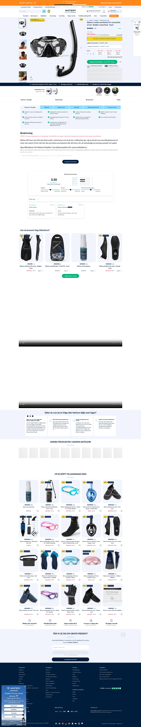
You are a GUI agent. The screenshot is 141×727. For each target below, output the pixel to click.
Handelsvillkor (49, 697)
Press (47, 690)
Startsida (25, 16)
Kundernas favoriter (77, 672)
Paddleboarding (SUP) (85, 16)
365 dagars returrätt (38, 6)
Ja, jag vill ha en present (70, 659)
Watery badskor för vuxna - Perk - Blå (28, 610)
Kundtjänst (21, 670)
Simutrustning (75, 679)
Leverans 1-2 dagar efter (91, 623)
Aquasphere (75, 698)
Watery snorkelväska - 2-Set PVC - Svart (57, 266)
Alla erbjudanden (76, 670)
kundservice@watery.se (108, 672)
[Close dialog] (25, 686)
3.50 (54, 179)
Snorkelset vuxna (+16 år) (104, 20)
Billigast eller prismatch (30, 623)
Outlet (74, 674)
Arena (74, 696)
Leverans (21, 679)
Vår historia (48, 672)
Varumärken (103, 16)
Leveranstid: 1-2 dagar (26, 6)
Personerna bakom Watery (51, 676)
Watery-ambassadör (50, 681)
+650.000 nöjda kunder (50, 6)
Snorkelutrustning (76, 681)
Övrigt (14, 716)
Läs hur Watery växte (95, 710)
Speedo (74, 694)
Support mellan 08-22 (70, 623)
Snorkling (62, 16)
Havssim (74, 683)
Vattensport (34, 16)
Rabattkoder (21, 683)
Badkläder (44, 16)
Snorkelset (96, 20)
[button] (31, 48)
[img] (32, 205)
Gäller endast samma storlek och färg (114, 57)
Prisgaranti (21, 676)
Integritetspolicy (49, 694)
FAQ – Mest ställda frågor (51, 688)
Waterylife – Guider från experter (53, 692)
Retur (20, 681)
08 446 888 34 (102, 6)
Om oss (110, 6)
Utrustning (52, 16)
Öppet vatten (71, 16)
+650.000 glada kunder (50, 623)
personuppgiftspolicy (73, 654)
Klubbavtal (48, 679)
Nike (74, 701)
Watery (74, 692)
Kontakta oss (21, 672)
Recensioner (89, 100)
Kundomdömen (49, 685)
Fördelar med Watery (50, 683)
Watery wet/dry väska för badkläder (112, 610)
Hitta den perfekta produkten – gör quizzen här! (29, 688)
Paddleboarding (76, 685)
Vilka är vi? (48, 670)
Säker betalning (22, 674)
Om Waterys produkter (50, 674)
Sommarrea (113, 16)
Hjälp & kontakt (118, 6)
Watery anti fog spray (83, 266)
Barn (95, 16)
